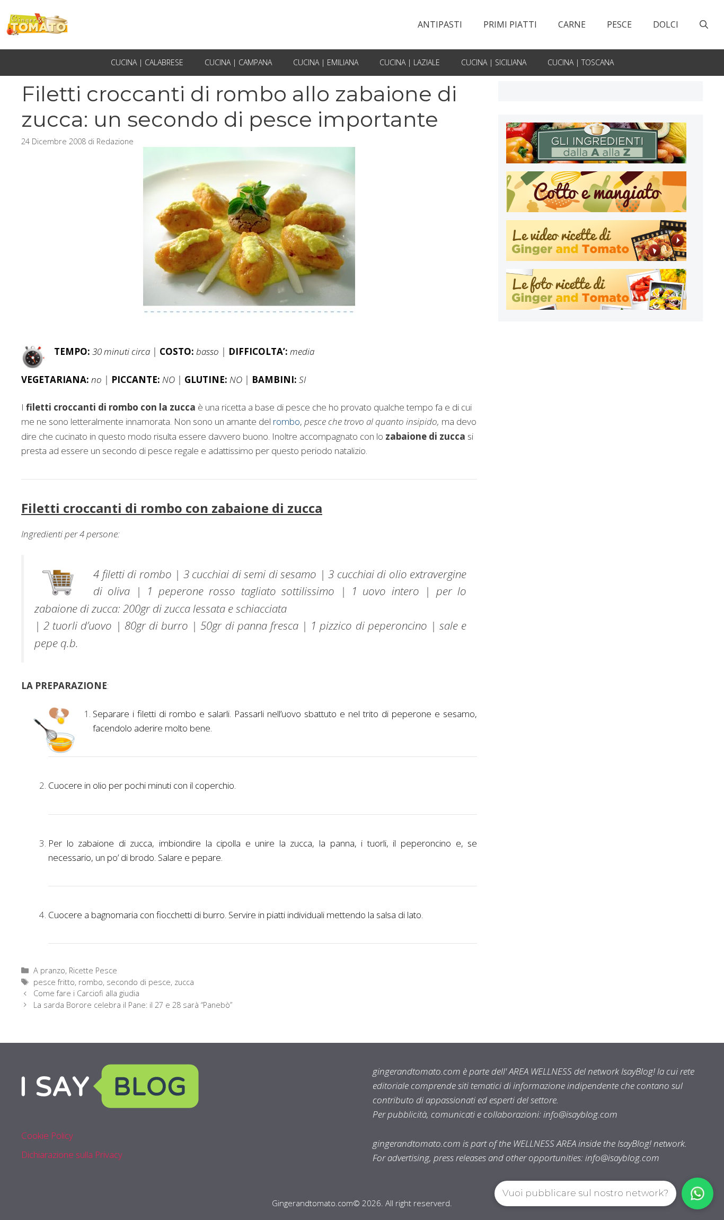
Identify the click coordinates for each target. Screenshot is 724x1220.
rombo (286, 421)
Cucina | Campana (238, 62)
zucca (184, 982)
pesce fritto (54, 982)
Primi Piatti (510, 24)
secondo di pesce (139, 982)
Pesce (619, 24)
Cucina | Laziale (409, 62)
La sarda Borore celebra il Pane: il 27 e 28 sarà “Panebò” (132, 1005)
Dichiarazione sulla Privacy (71, 1154)
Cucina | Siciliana (493, 62)
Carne (572, 24)
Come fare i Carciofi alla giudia (86, 993)
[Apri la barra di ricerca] (704, 24)
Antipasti (440, 24)
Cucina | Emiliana (325, 62)
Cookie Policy (47, 1135)
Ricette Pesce (93, 970)
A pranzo (49, 970)
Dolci (665, 24)
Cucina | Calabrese (147, 62)
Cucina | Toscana (581, 62)
